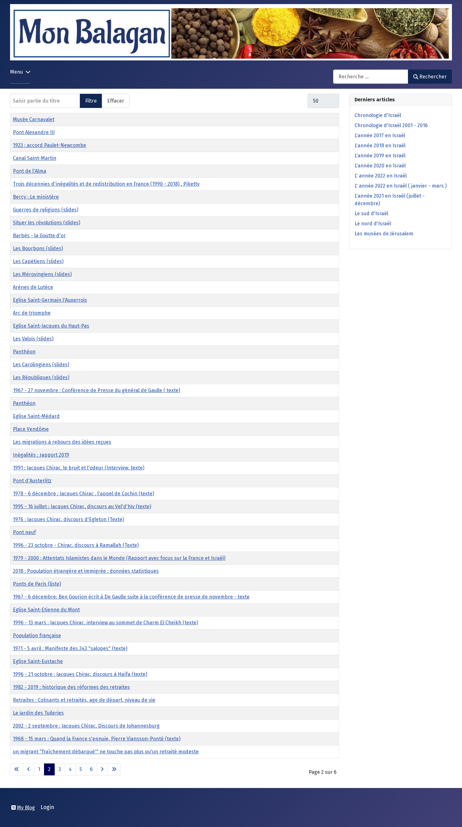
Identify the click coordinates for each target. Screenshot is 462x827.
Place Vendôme (31, 429)
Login (47, 807)
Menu (16, 72)
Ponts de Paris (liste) (37, 584)
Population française (37, 636)
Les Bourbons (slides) (38, 248)
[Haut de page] (451, 815)
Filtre (91, 101)
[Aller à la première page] (16, 769)
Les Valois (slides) (33, 339)
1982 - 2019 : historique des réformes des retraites (71, 687)
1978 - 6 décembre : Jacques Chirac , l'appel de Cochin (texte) (83, 494)
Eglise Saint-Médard (36, 416)
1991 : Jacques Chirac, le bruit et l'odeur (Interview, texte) (78, 468)
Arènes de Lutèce (33, 287)
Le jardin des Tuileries (38, 713)
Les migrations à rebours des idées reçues (62, 442)
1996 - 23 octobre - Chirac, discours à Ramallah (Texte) (76, 545)
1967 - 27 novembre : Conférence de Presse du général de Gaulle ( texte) (96, 390)
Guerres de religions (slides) (45, 210)
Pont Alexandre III (34, 132)
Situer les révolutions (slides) (46, 223)
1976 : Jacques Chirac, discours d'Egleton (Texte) (68, 519)
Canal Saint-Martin (34, 158)
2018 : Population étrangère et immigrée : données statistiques (86, 571)
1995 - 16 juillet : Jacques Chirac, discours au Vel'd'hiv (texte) (82, 506)
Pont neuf (24, 532)
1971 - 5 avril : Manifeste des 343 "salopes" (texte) (70, 648)
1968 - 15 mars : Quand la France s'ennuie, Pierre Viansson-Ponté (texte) (96, 739)
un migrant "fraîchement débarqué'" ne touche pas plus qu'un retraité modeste (106, 752)
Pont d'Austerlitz (32, 481)
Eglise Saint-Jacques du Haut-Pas (51, 326)
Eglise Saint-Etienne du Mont (46, 610)
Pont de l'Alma (29, 171)
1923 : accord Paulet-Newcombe (49, 145)
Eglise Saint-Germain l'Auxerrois (50, 300)
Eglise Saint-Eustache (38, 661)
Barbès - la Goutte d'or (39, 236)
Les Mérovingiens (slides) (42, 274)
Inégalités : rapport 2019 (41, 455)
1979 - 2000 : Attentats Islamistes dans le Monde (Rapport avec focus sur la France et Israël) (119, 558)
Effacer (115, 101)
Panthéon (24, 352)
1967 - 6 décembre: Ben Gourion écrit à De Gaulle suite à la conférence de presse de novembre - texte (131, 597)
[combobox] (370, 77)
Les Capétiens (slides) (38, 261)
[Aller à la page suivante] (102, 769)
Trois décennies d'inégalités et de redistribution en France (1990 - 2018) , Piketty (106, 184)
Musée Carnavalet (33, 119)
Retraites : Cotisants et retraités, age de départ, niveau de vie (84, 700)
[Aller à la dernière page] (114, 769)
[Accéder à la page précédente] (28, 769)
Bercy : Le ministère (36, 197)
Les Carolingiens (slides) (41, 365)
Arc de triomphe (32, 313)
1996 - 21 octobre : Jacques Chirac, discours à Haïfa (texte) (80, 674)
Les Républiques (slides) (41, 377)
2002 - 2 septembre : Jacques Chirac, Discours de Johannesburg (86, 726)
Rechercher (433, 77)
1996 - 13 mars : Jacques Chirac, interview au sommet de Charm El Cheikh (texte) (105, 623)
